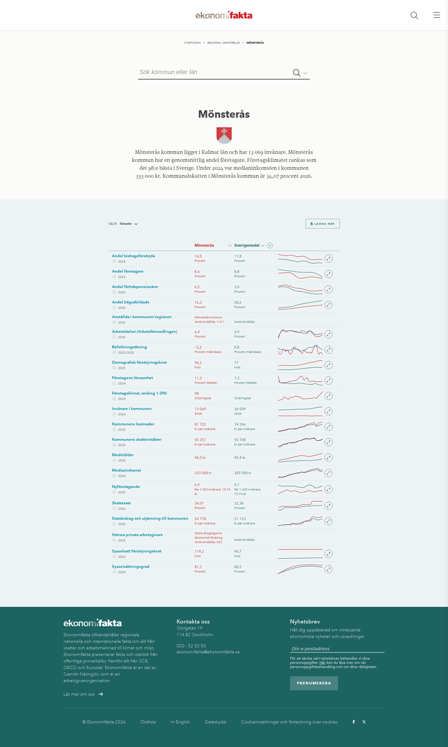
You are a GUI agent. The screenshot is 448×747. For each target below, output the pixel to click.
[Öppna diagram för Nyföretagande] (305, 489)
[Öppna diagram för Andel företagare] (305, 274)
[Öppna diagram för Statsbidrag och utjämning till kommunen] (305, 521)
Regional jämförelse (223, 42)
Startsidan (192, 42)
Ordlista (148, 722)
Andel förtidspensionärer (135, 286)
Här (322, 662)
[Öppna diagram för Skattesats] (305, 506)
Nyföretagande (126, 486)
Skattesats (121, 503)
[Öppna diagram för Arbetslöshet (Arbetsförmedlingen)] (305, 334)
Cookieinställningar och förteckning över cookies (289, 722)
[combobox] (224, 71)
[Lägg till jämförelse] (270, 245)
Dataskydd (215, 722)
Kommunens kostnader (133, 424)
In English (180, 722)
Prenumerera (314, 683)
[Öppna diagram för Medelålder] (305, 457)
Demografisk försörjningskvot (139, 362)
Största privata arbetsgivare (137, 534)
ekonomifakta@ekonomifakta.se (208, 652)
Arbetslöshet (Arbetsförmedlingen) (144, 331)
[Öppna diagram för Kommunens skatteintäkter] (305, 442)
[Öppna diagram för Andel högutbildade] (305, 305)
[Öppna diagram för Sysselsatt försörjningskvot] (305, 554)
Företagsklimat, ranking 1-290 (139, 393)
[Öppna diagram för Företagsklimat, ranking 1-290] (305, 396)
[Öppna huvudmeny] (437, 15)
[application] (300, 258)
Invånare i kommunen (132, 408)
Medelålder (123, 454)
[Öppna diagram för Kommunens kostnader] (305, 427)
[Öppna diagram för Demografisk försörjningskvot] (305, 365)
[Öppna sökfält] (414, 15)
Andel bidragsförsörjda (133, 255)
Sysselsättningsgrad (130, 566)
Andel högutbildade (131, 302)
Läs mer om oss (79, 694)
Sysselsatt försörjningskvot (136, 551)
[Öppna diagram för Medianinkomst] (305, 473)
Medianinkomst (126, 470)
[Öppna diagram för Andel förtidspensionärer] (305, 289)
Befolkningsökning (129, 347)
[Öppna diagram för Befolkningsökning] (305, 350)
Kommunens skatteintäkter (136, 439)
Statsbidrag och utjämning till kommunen (150, 518)
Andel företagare (128, 271)
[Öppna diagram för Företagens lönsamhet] (305, 380)
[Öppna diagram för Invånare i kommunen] (305, 411)
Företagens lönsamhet (132, 377)
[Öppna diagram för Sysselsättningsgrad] (305, 569)
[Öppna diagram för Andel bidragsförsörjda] (305, 258)
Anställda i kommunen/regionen (142, 316)
